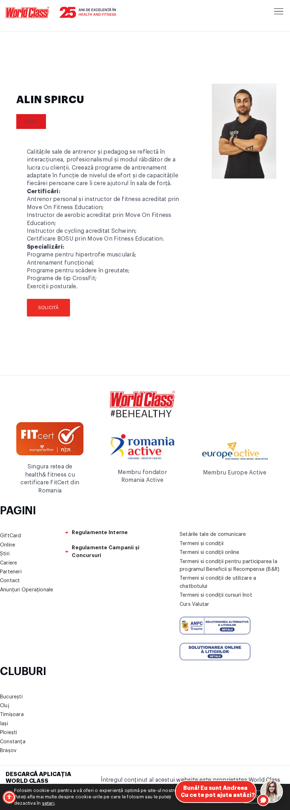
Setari (257, 796)
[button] (31, 121)
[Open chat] (271, 791)
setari (48, 803)
